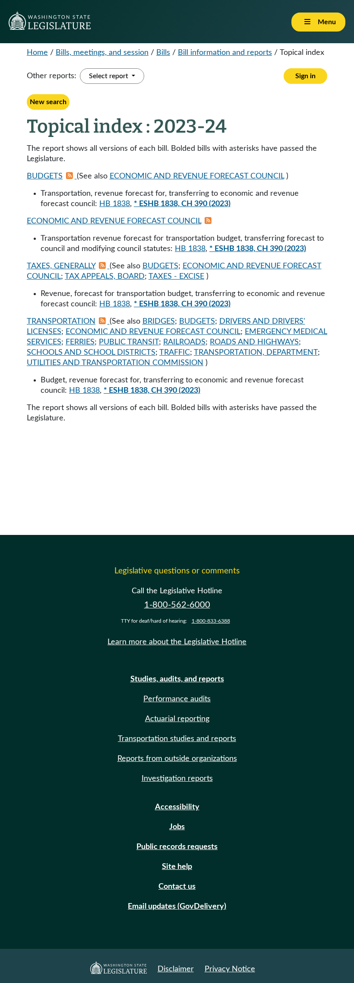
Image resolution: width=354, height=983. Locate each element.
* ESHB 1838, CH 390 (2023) (182, 204)
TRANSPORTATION (61, 321)
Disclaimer (176, 969)
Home (37, 53)
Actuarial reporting (177, 719)
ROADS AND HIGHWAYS (254, 342)
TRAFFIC (174, 352)
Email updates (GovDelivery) (177, 906)
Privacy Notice (230, 969)
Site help (177, 867)
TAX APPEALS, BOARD (105, 276)
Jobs (177, 827)
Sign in (305, 76)
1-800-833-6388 (211, 621)
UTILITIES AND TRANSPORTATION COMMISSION (115, 363)
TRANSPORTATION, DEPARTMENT (256, 352)
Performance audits (177, 699)
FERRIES (80, 342)
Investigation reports (177, 779)
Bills (163, 53)
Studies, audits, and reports (177, 679)
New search (48, 102)
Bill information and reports (225, 53)
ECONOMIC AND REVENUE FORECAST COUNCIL (197, 176)
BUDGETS (45, 176)
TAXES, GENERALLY (61, 266)
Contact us (177, 887)
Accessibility (177, 807)
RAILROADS (184, 342)
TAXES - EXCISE (176, 276)
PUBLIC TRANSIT (129, 342)
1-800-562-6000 (177, 605)
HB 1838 (114, 204)
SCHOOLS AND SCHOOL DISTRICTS (91, 352)
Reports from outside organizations (177, 759)
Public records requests (177, 847)
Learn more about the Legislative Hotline (177, 642)
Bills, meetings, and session (102, 53)
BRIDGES (158, 321)
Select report (109, 76)
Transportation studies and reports (177, 739)
